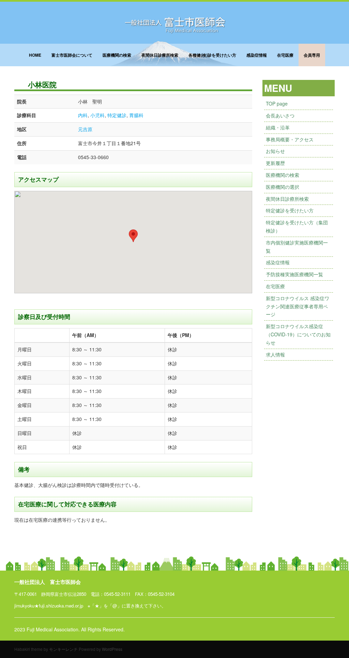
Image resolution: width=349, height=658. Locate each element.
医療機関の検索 (117, 55)
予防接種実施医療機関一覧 (294, 274)
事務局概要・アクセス (290, 139)
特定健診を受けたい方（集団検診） (297, 226)
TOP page (277, 103)
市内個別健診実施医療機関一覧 (297, 246)
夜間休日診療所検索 (159, 55)
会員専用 (312, 55)
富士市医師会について (71, 55)
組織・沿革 (278, 127)
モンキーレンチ (63, 649)
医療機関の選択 (282, 186)
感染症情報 (256, 55)
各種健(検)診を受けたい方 (212, 55)
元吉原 (85, 129)
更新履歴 (275, 162)
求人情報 (275, 354)
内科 (83, 115)
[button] (133, 236)
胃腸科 (136, 115)
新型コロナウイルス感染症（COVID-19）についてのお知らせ (298, 334)
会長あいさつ (280, 115)
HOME (35, 55)
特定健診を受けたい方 (290, 210)
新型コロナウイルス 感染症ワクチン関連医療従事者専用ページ (297, 306)
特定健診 (116, 115)
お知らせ (275, 151)
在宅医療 (285, 55)
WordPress (112, 649)
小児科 (97, 115)
